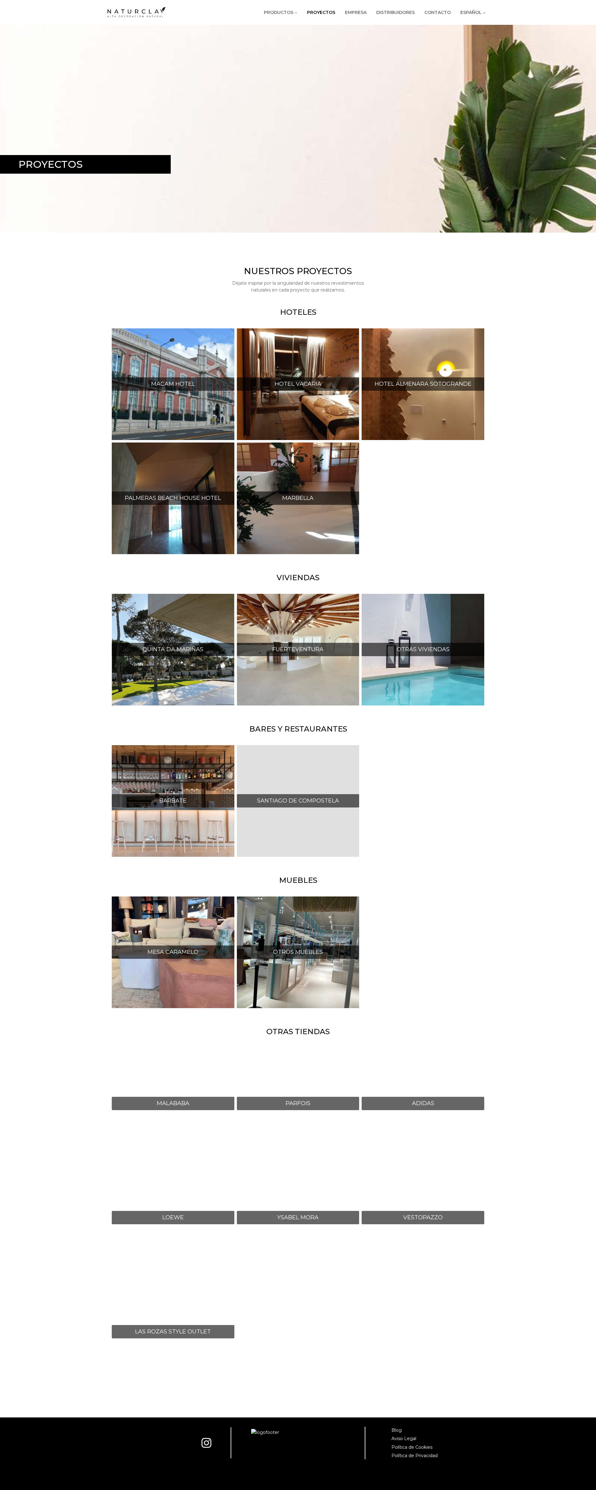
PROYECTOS (321, 12)
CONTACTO (437, 12)
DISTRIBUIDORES (395, 12)
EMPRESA (356, 12)
